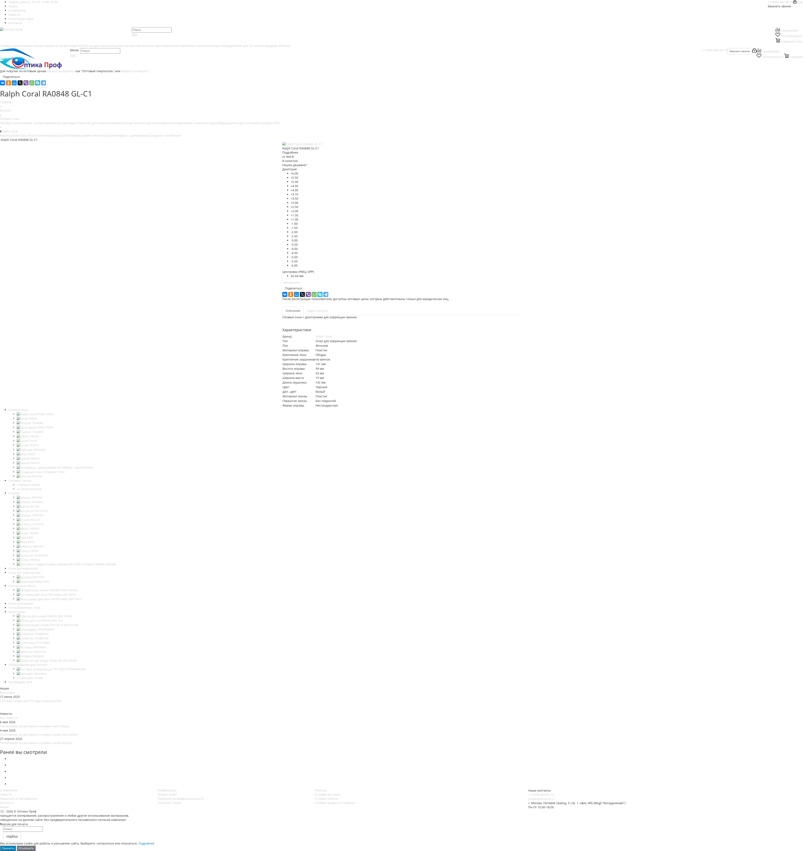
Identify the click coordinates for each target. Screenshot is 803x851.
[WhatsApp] (31, 82)
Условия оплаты (326, 799)
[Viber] (25, 82)
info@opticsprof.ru (541, 799)
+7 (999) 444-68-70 (780, 2)
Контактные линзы (129, 123)
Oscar (60, 135)
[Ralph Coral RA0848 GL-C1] (302, 144)
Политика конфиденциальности (180, 799)
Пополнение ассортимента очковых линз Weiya (34, 726)
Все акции (7, 692)
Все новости (9, 718)
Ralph (4, 135)
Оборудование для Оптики (236, 123)
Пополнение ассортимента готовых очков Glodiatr (36, 743)
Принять (8, 848)
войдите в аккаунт (134, 71)
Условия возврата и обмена (335, 803)
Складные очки (159, 135)
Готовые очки (9, 123)
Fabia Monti (27, 135)
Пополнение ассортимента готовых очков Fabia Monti (39, 735)
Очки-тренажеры (155, 123)
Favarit (107, 135)
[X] (20, 82)
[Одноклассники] (8, 82)
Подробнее (146, 843)
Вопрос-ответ (167, 794)
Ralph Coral (324, 336)
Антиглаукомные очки (184, 123)
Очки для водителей (69, 123)
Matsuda (80, 135)
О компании (9, 790)
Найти (12, 836)
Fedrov (98, 135)
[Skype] (37, 82)
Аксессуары (208, 123)
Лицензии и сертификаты (18, 799)
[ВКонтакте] (2, 82)
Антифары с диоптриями (130, 135)
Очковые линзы (30, 123)
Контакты (7, 803)
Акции (4, 807)
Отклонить (26, 848)
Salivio (51, 135)
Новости (6, 794)
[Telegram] (43, 82)
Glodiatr (13, 135)
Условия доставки (327, 794)
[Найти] (134, 34)
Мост (89, 135)
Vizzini (69, 135)
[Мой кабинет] (754, 51)
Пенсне (175, 135)
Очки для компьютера (100, 123)
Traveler (41, 135)
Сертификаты (291, 282)
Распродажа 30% (268, 123)
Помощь (321, 790)
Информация (166, 790)
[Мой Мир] (14, 82)
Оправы (48, 123)
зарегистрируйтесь (61, 71)
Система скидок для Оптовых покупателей (30, 701)
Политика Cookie (169, 803)
